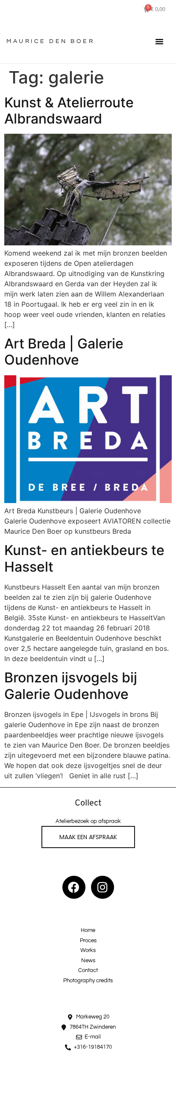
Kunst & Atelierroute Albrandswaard (69, 110)
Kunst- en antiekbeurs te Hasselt (84, 558)
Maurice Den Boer (50, 41)
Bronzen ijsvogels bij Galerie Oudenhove (70, 685)
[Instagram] (102, 887)
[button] (159, 41)
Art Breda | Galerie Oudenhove (63, 351)
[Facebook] (73, 887)
